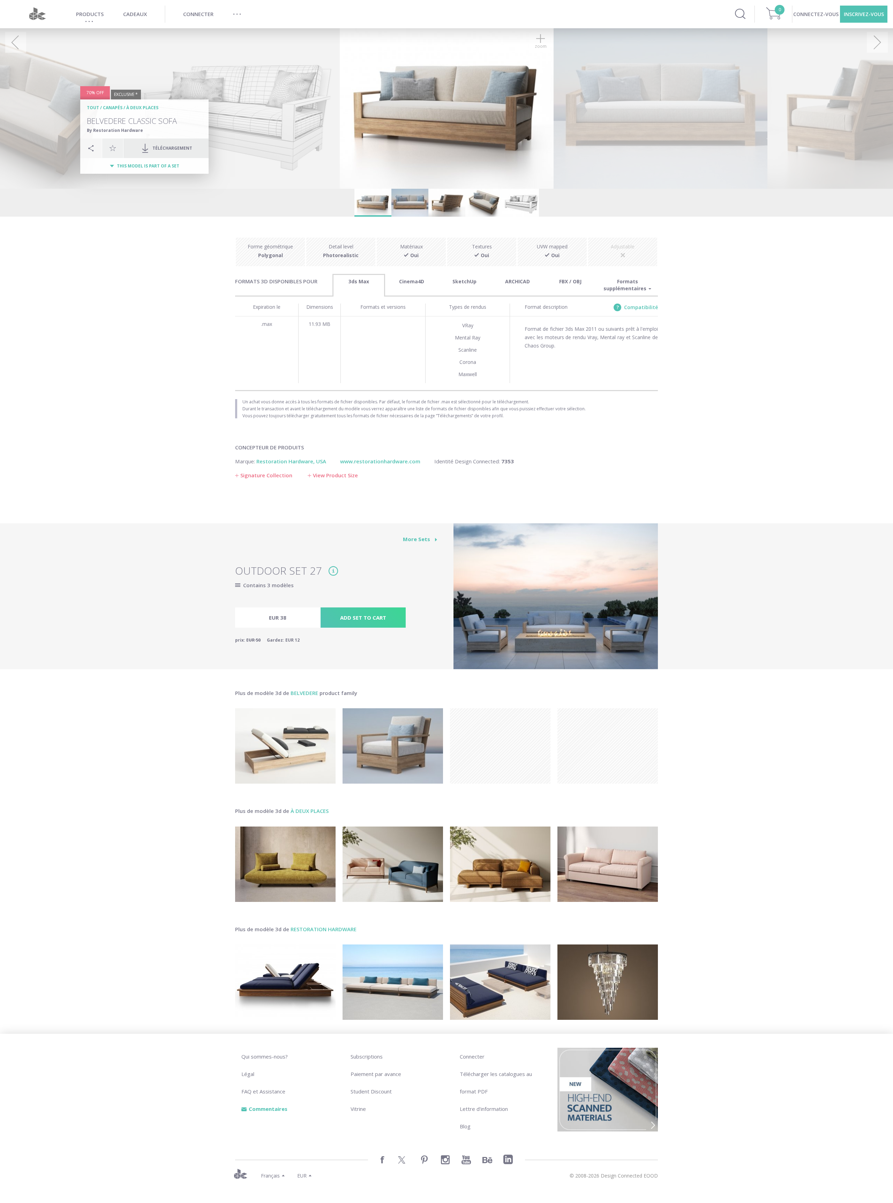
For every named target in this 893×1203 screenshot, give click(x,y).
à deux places (142, 108)
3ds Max (358, 281)
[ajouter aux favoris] (113, 148)
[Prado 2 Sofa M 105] (285, 864)
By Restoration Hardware (115, 130)
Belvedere (304, 692)
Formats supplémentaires (625, 285)
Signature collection (266, 475)
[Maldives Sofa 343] (393, 982)
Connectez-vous (816, 14)
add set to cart (363, 617)
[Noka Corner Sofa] (500, 864)
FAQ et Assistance (263, 1091)
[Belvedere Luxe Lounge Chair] (393, 746)
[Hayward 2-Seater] (607, 864)
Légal (247, 1073)
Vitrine (358, 1108)
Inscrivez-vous (864, 14)
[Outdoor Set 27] (555, 600)
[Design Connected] (37, 14)
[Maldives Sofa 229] (500, 982)
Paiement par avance (376, 1073)
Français (270, 1175)
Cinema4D (411, 281)
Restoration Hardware (324, 929)
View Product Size (335, 475)
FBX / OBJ (570, 281)
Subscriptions (367, 1056)
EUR (302, 1175)
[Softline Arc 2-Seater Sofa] (393, 864)
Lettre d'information (484, 1108)
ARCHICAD (517, 281)
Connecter (472, 1056)
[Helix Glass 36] (607, 982)
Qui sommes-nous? (264, 1056)
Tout (93, 108)
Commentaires (268, 1108)
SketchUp (464, 281)
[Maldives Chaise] (285, 982)
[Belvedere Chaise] (285, 746)
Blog (465, 1126)
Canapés (112, 108)
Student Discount (371, 1091)
